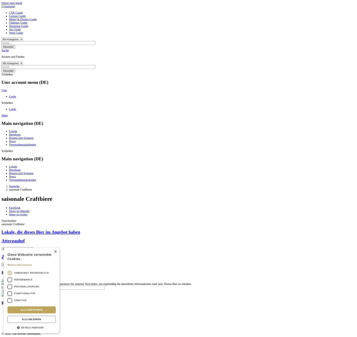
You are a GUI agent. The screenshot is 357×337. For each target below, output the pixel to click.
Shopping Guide (18, 26)
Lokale (13, 131)
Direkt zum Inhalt (11, 3)
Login (12, 96)
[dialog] (32, 290)
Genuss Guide (17, 16)
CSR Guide (16, 12)
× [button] (55, 251)
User (4, 90)
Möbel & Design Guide (23, 19)
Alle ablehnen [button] (31, 319)
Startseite (14, 186)
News (12, 141)
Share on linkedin (19, 211)
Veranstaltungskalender (22, 144)
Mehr (4, 115)
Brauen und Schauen (21, 138)
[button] (31, 327)
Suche (5, 50)
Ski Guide (15, 29)
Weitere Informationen (19, 264)
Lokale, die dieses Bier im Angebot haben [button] (40, 232)
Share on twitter (18, 214)
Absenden (8, 47)
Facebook (14, 207)
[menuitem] (182, 12)
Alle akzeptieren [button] (31, 309)
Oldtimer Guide (18, 22)
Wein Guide (16, 32)
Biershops (15, 134)
